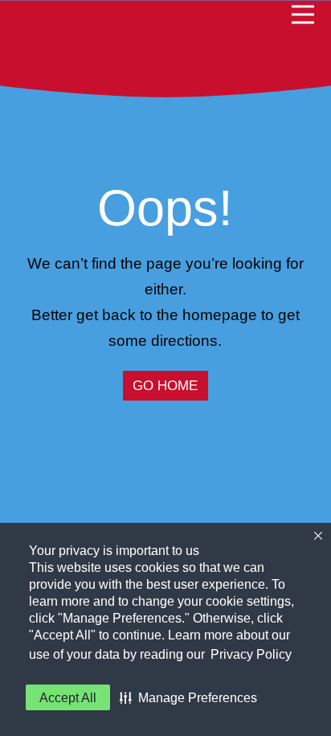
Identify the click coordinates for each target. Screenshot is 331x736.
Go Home (165, 385)
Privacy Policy (251, 654)
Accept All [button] (67, 698)
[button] (188, 697)
